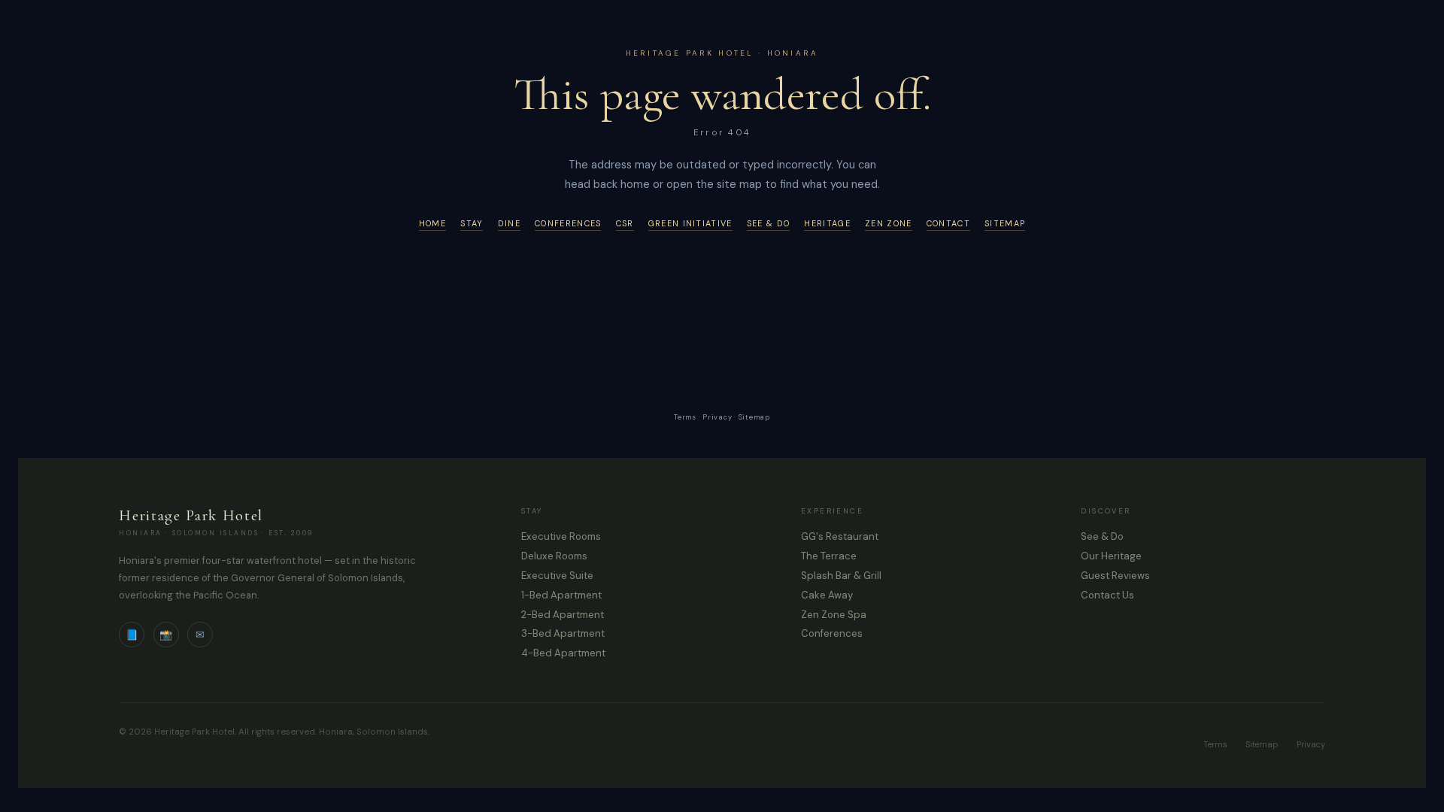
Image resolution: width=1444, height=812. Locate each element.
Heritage (827, 223)
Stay (471, 223)
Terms (685, 417)
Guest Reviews (1115, 575)
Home (432, 223)
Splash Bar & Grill (841, 575)
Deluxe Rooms (554, 556)
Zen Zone (888, 223)
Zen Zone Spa (833, 614)
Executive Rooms (561, 536)
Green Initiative (690, 223)
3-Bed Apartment (563, 633)
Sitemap (1004, 223)
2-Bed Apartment (562, 614)
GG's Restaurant (839, 536)
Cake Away (827, 595)
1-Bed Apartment (561, 595)
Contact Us (1107, 595)
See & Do (768, 223)
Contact (948, 223)
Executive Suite (557, 575)
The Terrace (829, 556)
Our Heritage (1111, 556)
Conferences (568, 223)
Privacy (717, 417)
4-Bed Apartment (563, 653)
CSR (625, 223)
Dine (509, 223)
